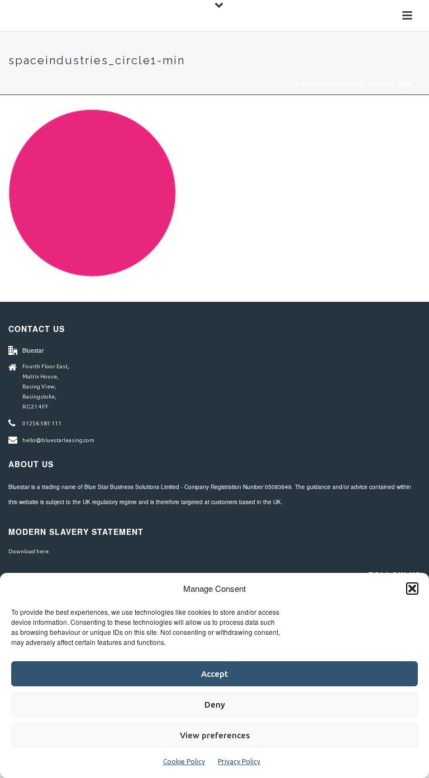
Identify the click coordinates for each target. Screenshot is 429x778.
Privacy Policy (239, 761)
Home (211, 84)
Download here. (29, 551)
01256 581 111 (41, 423)
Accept (214, 674)
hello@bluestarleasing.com (58, 440)
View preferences (215, 735)
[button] (412, 588)
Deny (214, 704)
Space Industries (260, 84)
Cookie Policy (184, 761)
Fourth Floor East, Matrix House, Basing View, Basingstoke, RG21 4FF (45, 386)
